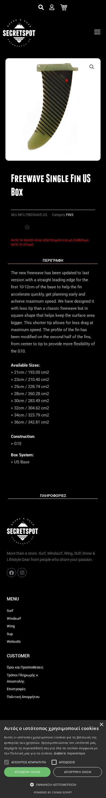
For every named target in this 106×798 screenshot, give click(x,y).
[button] (92, 67)
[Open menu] (97, 32)
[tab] (53, 260)
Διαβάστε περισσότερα (69, 753)
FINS (69, 215)
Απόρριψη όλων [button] (77, 772)
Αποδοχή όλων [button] (27, 772)
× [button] (101, 725)
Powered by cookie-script (53, 792)
